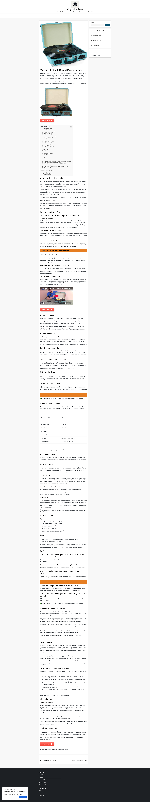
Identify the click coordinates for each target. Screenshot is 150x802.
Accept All (23, 797)
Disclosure (73, 15)
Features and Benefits (46, 129)
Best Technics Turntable (96, 40)
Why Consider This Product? (47, 128)
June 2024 (41, 774)
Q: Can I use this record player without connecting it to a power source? (56, 166)
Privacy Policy (82, 15)
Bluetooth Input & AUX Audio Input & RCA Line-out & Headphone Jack (56, 131)
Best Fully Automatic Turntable (97, 42)
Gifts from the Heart (47, 145)
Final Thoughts (45, 172)
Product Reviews (44, 752)
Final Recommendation (48, 174)
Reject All (15, 797)
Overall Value (44, 169)
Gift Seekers (46, 154)
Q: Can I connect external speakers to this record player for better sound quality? (58, 161)
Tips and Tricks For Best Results (48, 170)
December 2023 (42, 782)
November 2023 (42, 784)
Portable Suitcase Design (48, 134)
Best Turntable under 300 (96, 45)
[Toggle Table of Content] (70, 127)
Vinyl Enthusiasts (46, 150)
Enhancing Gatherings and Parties (49, 144)
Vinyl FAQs (41, 795)
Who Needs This (45, 149)
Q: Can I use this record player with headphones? (52, 162)
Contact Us (65, 15)
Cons (44, 158)
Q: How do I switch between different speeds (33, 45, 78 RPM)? (55, 163)
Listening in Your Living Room (49, 141)
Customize (7, 797)
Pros (44, 157)
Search (92, 22)
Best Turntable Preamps (96, 37)
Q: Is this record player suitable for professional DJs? (53, 165)
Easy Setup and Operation (48, 137)
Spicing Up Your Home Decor (49, 146)
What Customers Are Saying (47, 167)
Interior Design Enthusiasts (48, 153)
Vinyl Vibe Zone (75, 9)
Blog (40, 790)
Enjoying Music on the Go (48, 142)
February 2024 (42, 777)
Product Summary (47, 173)
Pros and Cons (44, 156)
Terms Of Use (91, 15)
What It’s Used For (45, 140)
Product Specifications (46, 148)
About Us (57, 15)
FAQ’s (43, 160)
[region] (15, 793)
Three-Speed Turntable (48, 133)
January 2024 (42, 779)
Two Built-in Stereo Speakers (49, 132)
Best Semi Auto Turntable (96, 35)
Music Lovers (46, 152)
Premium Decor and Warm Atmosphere (50, 136)
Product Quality (45, 138)
